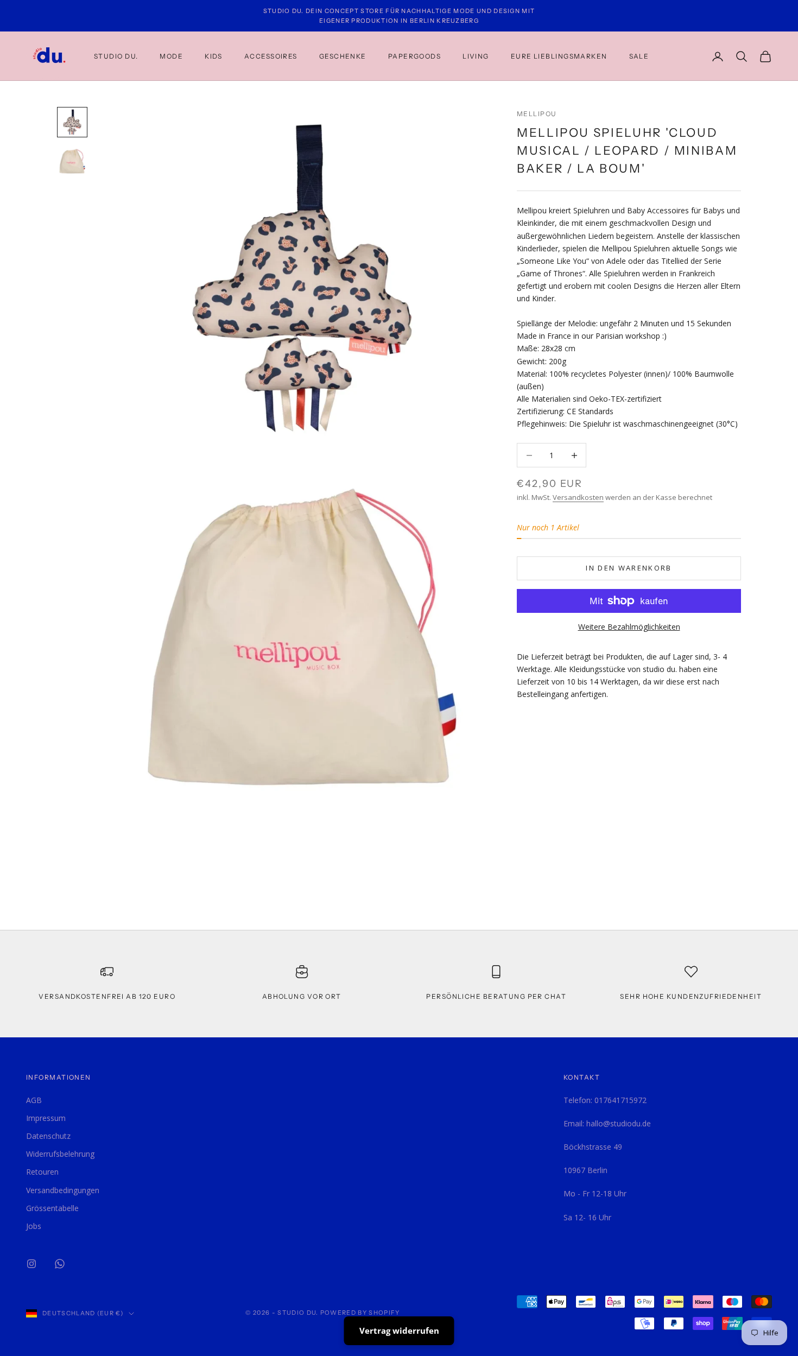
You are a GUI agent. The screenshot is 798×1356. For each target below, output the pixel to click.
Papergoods (414, 56)
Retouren (42, 1172)
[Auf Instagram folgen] (31, 1263)
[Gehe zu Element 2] (72, 161)
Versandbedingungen (62, 1190)
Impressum (46, 1118)
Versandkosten (578, 497)
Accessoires (270, 56)
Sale (639, 56)
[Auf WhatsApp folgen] (59, 1263)
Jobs (33, 1226)
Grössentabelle (52, 1208)
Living (476, 56)
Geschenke (342, 56)
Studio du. (116, 56)
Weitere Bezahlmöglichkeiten (629, 627)
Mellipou (537, 114)
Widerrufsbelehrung (60, 1154)
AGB (34, 1100)
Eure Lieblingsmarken (559, 56)
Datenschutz (48, 1136)
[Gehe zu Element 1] (72, 122)
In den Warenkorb (629, 568)
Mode (171, 56)
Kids (214, 56)
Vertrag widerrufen (399, 1330)
